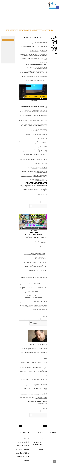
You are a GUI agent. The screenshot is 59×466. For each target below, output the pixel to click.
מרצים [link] (40, 28)
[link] (57, 7)
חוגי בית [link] (41, 439)
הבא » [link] (21, 425)
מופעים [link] (42, 447)
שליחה (22, 209)
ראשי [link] (43, 28)
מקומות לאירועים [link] (40, 452)
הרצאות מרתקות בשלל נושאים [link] (38, 444)
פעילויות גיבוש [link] (40, 437)
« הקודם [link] (45, 425)
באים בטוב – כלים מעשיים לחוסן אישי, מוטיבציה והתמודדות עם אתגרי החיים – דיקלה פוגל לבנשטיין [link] (22, 454)
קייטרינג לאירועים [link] (40, 449)
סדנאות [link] (41, 442)
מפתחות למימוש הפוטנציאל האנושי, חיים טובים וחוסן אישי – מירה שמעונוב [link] (22, 449)
